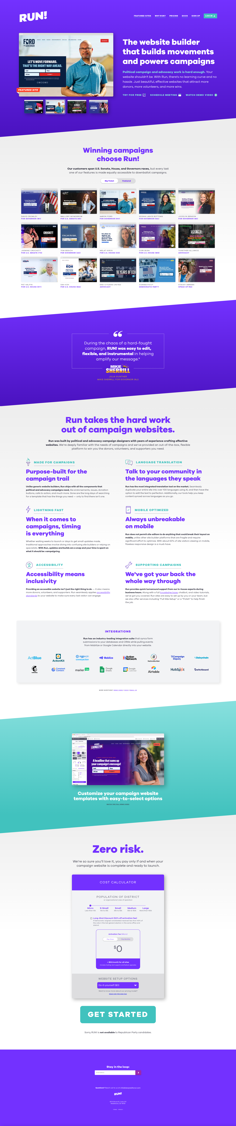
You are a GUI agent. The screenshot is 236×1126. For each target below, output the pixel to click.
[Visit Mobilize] (106, 657)
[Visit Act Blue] (35, 657)
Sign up (196, 16)
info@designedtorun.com (130, 1088)
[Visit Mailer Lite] (82, 669)
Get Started (118, 1014)
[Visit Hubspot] (177, 669)
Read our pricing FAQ (118, 994)
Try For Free (132, 95)
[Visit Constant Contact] (58, 669)
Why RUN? (160, 16)
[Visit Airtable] (153, 669)
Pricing (173, 16)
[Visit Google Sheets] (106, 669)
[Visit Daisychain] (201, 658)
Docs (185, 16)
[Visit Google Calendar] (130, 669)
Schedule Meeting (163, 95)
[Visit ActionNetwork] (130, 658)
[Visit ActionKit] (58, 658)
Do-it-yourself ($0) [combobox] (109, 985)
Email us (133, 690)
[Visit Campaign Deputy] (177, 658)
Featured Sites (142, 16)
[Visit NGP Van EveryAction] (82, 658)
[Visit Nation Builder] (154, 658)
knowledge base (169, 592)
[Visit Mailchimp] (34, 669)
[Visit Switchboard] (201, 669)
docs (126, 690)
